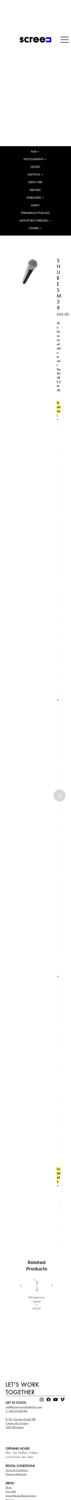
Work (9, 1488)
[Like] (60, 796)
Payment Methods (16, 1475)
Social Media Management (21, 1496)
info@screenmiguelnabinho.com (24, 1407)
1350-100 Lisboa (14, 1428)
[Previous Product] (21, 1286)
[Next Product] (52, 1286)
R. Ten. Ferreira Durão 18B (21, 1420)
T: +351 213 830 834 (16, 1411)
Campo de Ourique (17, 1424)
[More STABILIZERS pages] (43, 198)
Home (15, 252)
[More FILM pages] (38, 152)
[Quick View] (36, 1286)
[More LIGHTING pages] (42, 174)
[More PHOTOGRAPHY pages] (46, 159)
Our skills (11, 1492)
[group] (36, 1297)
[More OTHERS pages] (41, 228)
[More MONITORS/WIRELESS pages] (50, 221)
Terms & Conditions (17, 1471)
